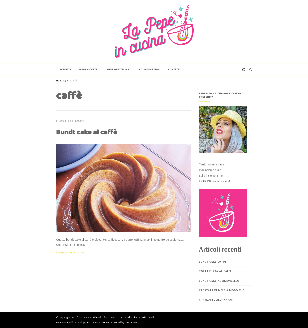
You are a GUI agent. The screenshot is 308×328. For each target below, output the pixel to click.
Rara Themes (101, 322)
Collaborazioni (149, 69)
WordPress (131, 322)
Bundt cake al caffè (86, 132)
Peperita (65, 69)
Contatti (174, 69)
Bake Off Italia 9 (118, 69)
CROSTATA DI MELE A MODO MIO (221, 290)
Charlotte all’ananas (216, 299)
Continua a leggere (68, 252)
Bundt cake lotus (213, 261)
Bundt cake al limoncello (219, 280)
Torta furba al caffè (215, 271)
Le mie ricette (88, 69)
